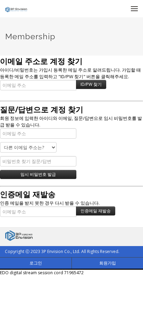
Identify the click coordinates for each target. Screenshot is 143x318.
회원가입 (107, 263)
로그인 (36, 263)
